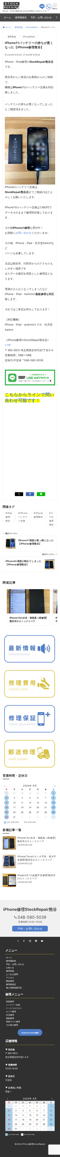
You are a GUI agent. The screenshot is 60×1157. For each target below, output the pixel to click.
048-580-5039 (32, 917)
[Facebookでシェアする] (30, 494)
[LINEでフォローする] (36, 941)
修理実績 (12, 37)
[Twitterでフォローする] (18, 941)
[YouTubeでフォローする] (42, 941)
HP (9, 345)
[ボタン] (42, 8)
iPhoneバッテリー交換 (23, 517)
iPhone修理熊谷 (38, 515)
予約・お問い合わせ (30, 928)
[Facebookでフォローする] (24, 941)
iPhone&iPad (29, 37)
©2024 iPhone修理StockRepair (30, 1144)
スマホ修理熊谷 (51, 519)
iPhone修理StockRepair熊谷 (30, 909)
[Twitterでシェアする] (19, 494)
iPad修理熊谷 (9, 517)
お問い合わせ (24, 232)
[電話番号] (48, 6)
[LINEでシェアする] (41, 494)
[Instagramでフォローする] (30, 941)
